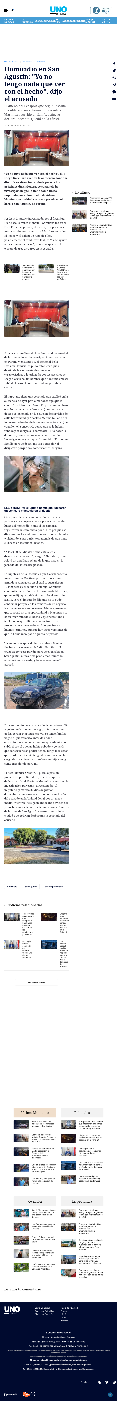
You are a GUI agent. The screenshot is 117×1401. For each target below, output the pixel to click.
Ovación (51, 21)
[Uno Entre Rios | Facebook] (100, 1382)
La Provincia (27, 20)
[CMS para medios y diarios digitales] (11, 1394)
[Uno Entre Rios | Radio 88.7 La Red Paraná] (101, 10)
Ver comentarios (36, 982)
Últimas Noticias (9, 20)
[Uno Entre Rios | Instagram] (114, 1382)
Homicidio (41, 62)
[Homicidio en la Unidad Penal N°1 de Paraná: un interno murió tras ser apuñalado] (54, 272)
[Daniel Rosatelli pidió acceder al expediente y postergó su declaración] (82, 1179)
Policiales (40, 21)
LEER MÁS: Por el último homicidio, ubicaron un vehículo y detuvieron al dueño (35, 509)
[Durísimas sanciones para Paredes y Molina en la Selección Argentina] (35, 1267)
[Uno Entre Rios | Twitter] (107, 1382)
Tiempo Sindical (90, 20)
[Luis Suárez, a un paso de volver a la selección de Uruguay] (35, 1181)
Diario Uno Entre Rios (44, 1311)
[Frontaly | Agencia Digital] (27, 1394)
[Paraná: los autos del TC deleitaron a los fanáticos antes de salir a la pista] (93, 201)
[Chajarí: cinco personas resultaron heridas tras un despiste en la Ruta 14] (55, 924)
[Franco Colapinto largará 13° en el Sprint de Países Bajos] (35, 1240)
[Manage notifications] (110, 1394)
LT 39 (103, 20)
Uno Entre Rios (11, 62)
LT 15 (108, 20)
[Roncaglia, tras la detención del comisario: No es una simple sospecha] (19, 954)
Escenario (79, 21)
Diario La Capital (42, 1308)
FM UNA (64, 1320)
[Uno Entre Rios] (58, 10)
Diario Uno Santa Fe (44, 1314)
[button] (6, 10)
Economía (68, 21)
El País (58, 20)
